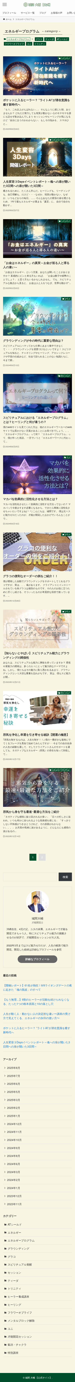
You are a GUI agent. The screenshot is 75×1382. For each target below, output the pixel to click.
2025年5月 (13, 1092)
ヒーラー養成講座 (18, 1296)
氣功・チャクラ (17, 1344)
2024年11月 (14, 1132)
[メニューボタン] (4, 4)
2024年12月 (14, 1124)
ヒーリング (14, 1304)
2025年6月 (13, 1084)
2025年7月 (13, 1076)
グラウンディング (18, 1248)
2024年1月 (13, 1188)
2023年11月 (14, 1204)
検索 (65, 877)
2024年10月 (14, 1140)
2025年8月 (13, 1068)
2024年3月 (13, 1172)
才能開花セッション (20, 1336)
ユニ (29, 43)
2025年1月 (13, 1116)
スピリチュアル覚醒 (20, 1264)
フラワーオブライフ (14, 43)
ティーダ (49, 39)
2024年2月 (13, 1180)
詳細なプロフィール (37, 959)
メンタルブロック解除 (21, 1320)
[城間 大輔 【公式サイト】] (37, 4)
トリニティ (39, 43)
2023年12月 (14, 1196)
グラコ (39, 39)
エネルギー (14, 1232)
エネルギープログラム (21, 1240)
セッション (14, 1272)
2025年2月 (13, 1108)
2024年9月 (13, 1148)
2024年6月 (13, 1164)
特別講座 (13, 1353)
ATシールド (62, 39)
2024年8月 (13, 1156)
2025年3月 (13, 1100)
